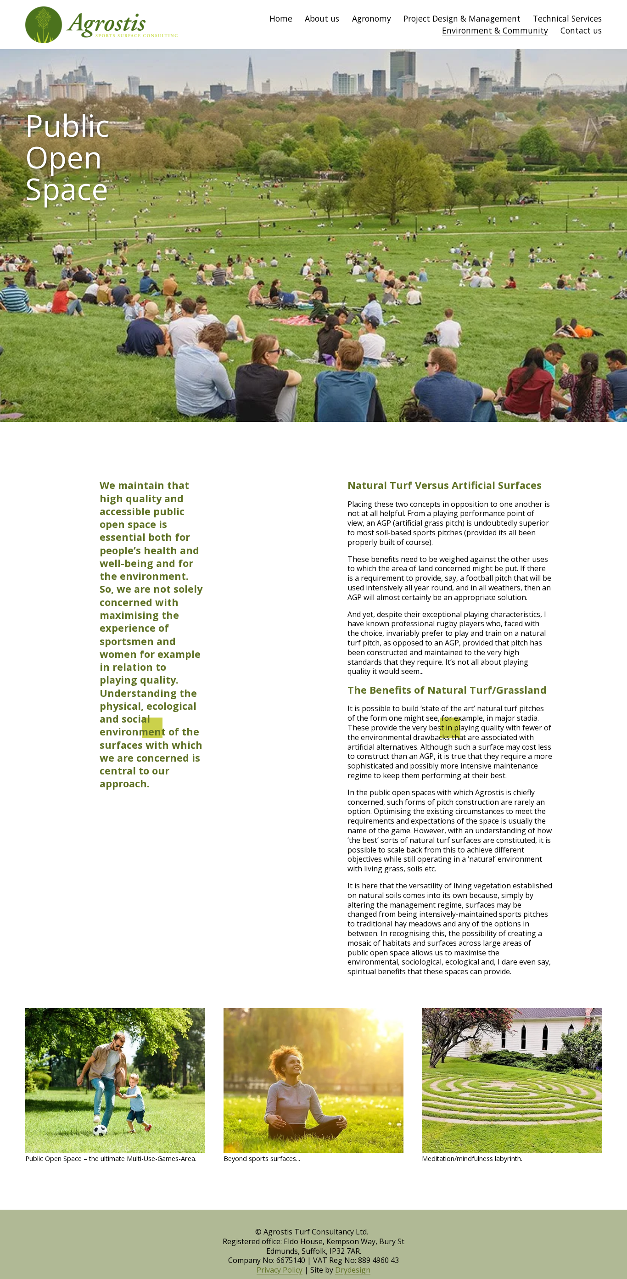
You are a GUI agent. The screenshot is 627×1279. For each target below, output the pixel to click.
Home (280, 18)
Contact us (581, 30)
